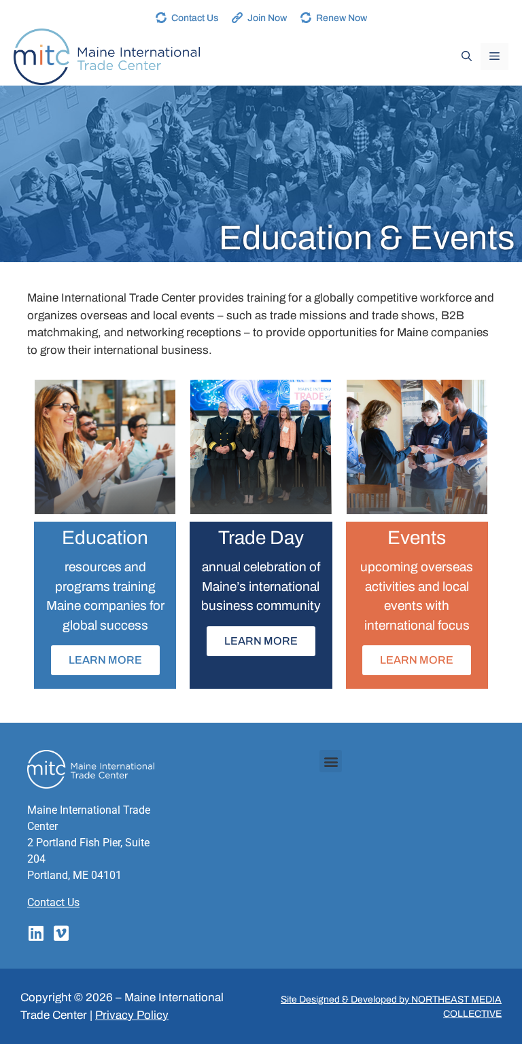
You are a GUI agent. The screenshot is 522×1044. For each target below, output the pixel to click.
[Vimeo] (60, 932)
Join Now (267, 18)
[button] (330, 761)
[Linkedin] (35, 932)
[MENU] (494, 56)
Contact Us (194, 18)
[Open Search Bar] (467, 56)
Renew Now (341, 18)
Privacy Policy (132, 1015)
